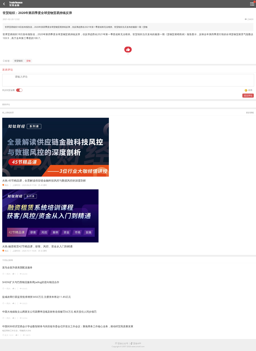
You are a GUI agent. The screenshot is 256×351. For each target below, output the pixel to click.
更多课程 (250, 112)
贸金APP (137, 343)
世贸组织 (18, 60)
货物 (28, 60)
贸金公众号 (122, 343)
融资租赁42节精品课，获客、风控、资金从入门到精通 (40, 246)
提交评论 (248, 95)
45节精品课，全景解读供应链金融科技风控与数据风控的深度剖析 (47, 180)
